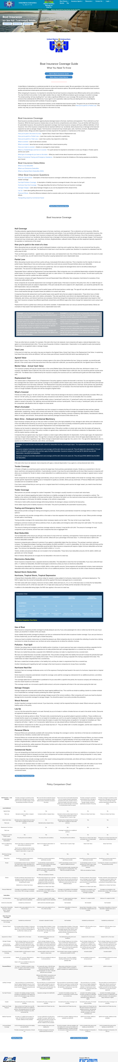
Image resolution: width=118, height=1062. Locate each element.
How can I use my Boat (25, 178)
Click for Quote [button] (7, 23)
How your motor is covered (26, 147)
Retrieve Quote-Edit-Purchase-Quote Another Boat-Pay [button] (65, 9)
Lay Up (20, 190)
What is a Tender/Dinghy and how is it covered (32, 150)
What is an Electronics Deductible (28, 168)
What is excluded (23, 144)
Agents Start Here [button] (28, 23)
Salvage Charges (23, 188)
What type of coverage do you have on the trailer (33, 154)
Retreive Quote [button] (17, 23)
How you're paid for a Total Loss (28, 139)
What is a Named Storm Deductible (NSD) (31, 171)
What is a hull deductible (25, 166)
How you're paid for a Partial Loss (86, 105)
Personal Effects (23, 193)
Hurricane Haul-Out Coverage (27, 185)
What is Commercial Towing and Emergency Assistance (35, 157)
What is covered (23, 142)
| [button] (43, 9)
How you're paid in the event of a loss (29, 133)
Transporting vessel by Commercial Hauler (31, 198)
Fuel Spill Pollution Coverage (27, 182)
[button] (59, 73)
